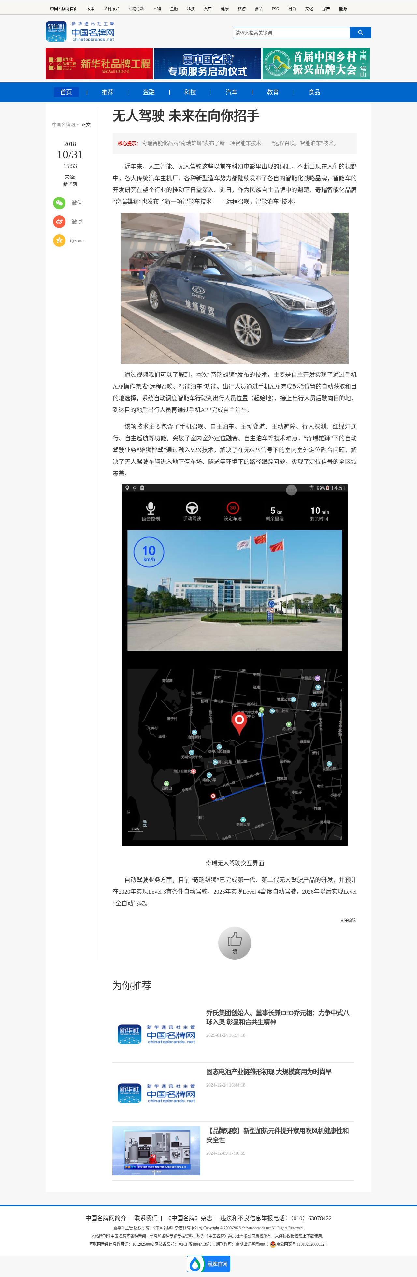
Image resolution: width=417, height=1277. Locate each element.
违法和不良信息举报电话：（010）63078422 (276, 1218)
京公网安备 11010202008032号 (302, 1244)
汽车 (208, 9)
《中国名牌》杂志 (188, 1218)
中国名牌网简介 (105, 1218)
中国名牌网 (63, 124)
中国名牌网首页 (64, 9)
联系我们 (146, 1218)
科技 (191, 9)
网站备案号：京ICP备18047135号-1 (185, 1244)
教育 (273, 92)
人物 (157, 9)
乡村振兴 (111, 9)
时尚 (292, 9)
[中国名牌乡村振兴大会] (316, 63)
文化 (309, 9)
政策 (90, 9)
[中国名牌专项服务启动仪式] (207, 63)
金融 (174, 9)
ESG (275, 9)
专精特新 (136, 9)
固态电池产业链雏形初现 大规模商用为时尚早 (269, 1072)
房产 (326, 9)
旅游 (242, 9)
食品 (259, 9)
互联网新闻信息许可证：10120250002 (122, 1244)
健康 (225, 9)
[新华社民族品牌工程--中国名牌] (99, 63)
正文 (86, 124)
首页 (66, 92)
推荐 (107, 92)
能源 (343, 9)
